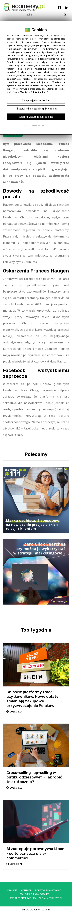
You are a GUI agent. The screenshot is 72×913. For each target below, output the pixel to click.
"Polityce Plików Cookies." (34, 92)
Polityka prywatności (48, 890)
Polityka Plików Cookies (34, 894)
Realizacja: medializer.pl (48, 898)
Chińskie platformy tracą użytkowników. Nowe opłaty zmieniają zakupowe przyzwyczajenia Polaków (32, 699)
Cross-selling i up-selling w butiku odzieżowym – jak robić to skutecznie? (34, 777)
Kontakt (26, 890)
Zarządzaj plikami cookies (36, 909)
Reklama (12, 890)
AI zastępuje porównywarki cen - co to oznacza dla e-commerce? (35, 853)
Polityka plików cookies (36, 125)
